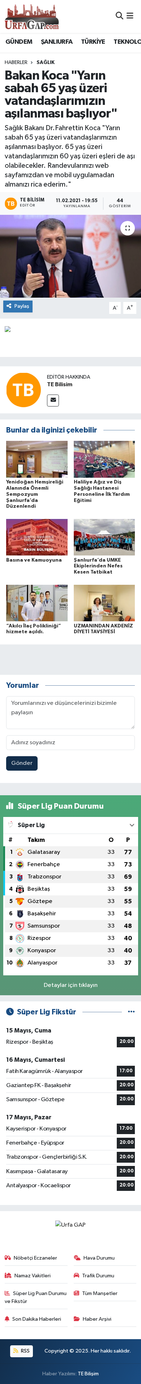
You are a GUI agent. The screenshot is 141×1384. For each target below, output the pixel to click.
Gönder (22, 763)
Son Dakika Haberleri (36, 1319)
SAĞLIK (46, 62)
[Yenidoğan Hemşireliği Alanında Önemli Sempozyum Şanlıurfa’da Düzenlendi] (37, 459)
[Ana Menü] (130, 16)
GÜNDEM (18, 42)
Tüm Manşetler (100, 1293)
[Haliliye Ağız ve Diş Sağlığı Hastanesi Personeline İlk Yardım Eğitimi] (104, 459)
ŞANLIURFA (57, 42)
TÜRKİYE (93, 42)
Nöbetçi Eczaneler (35, 1258)
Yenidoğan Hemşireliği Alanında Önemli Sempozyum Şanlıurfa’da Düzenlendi (34, 494)
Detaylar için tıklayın (71, 985)
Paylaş (21, 306)
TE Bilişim (88, 1373)
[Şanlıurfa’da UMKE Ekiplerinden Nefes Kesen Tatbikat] (104, 537)
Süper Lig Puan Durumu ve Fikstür (36, 1297)
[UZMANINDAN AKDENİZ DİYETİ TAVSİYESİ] (104, 603)
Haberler (16, 62)
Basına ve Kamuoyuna (34, 560)
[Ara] (119, 16)
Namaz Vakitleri (32, 1275)
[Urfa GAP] (32, 16)
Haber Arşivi (97, 1319)
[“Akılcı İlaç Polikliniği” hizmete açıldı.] (37, 603)
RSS (25, 1351)
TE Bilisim (59, 384)
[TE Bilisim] (23, 390)
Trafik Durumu (98, 1275)
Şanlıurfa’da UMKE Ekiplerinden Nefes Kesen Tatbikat (98, 566)
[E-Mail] (53, 400)
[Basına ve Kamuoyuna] (37, 537)
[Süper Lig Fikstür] (131, 1012)
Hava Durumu (99, 1258)
